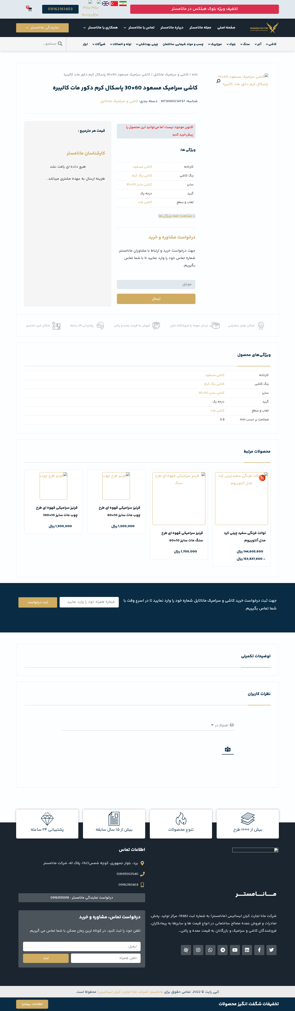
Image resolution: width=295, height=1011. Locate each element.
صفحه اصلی (226, 28)
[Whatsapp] (210, 950)
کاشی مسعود (142, 167)
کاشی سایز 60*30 (139, 184)
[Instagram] (198, 950)
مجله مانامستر (200, 28)
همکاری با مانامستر (103, 28)
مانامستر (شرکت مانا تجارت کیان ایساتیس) (130, 992)
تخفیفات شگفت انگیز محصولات (249, 1004)
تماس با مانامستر (141, 28)
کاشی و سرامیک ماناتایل (171, 74)
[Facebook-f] (259, 950)
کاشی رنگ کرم (142, 175)
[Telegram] (223, 950)
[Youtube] (235, 950)
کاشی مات (145, 202)
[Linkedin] (247, 950)
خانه (195, 74)
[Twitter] (271, 950)
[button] (218, 81)
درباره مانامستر (171, 28)
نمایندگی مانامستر (45, 28)
